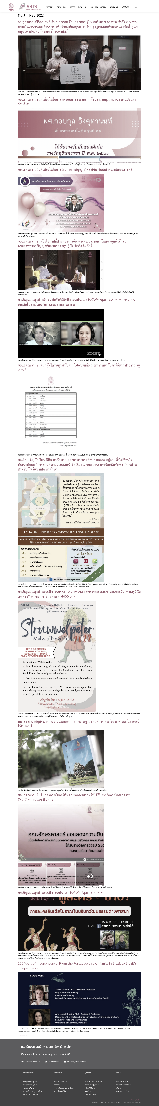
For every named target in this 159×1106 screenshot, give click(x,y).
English (126, 7)
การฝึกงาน (58, 1085)
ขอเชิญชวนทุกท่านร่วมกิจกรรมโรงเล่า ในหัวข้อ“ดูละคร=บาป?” (61, 892)
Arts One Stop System (93, 1082)
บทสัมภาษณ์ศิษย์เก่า (30, 1095)
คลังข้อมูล (88, 1091)
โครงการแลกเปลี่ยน (61, 1082)
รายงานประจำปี (90, 1095)
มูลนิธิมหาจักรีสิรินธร (123, 1091)
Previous (22, 1036)
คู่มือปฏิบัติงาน (90, 1088)
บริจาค (118, 1088)
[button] (136, 7)
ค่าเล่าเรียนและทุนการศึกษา (33, 1091)
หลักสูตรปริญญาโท (30, 1085)
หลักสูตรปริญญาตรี (30, 1082)
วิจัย (91, 7)
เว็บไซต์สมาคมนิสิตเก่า (123, 1085)
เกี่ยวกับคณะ (100, 7)
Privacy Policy (135, 1100)
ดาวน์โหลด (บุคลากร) (92, 1085)
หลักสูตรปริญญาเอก (30, 1088)
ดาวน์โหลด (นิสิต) (60, 1091)
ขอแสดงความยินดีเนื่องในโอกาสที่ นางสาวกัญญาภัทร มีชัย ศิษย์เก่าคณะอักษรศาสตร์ (75, 169)
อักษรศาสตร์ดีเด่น (122, 1082)
